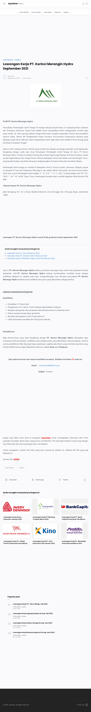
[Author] (11, 76)
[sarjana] (24, 607)
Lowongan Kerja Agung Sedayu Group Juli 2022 (33, 613)
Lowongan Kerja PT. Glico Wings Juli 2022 (23, 253)
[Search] (87, 3)
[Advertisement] (45, 36)
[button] (83, 3)
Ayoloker (13, 3)
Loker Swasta (36, 12)
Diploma (58, 12)
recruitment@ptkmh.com (49, 365)
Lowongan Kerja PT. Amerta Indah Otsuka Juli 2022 (27, 256)
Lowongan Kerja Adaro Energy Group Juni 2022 (32, 623)
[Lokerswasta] (17, 607)
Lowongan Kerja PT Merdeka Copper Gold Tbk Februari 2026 (31, 258)
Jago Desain (44, 705)
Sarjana (66, 12)
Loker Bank (48, 12)
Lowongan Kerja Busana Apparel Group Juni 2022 (34, 632)
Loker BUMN (23, 12)
